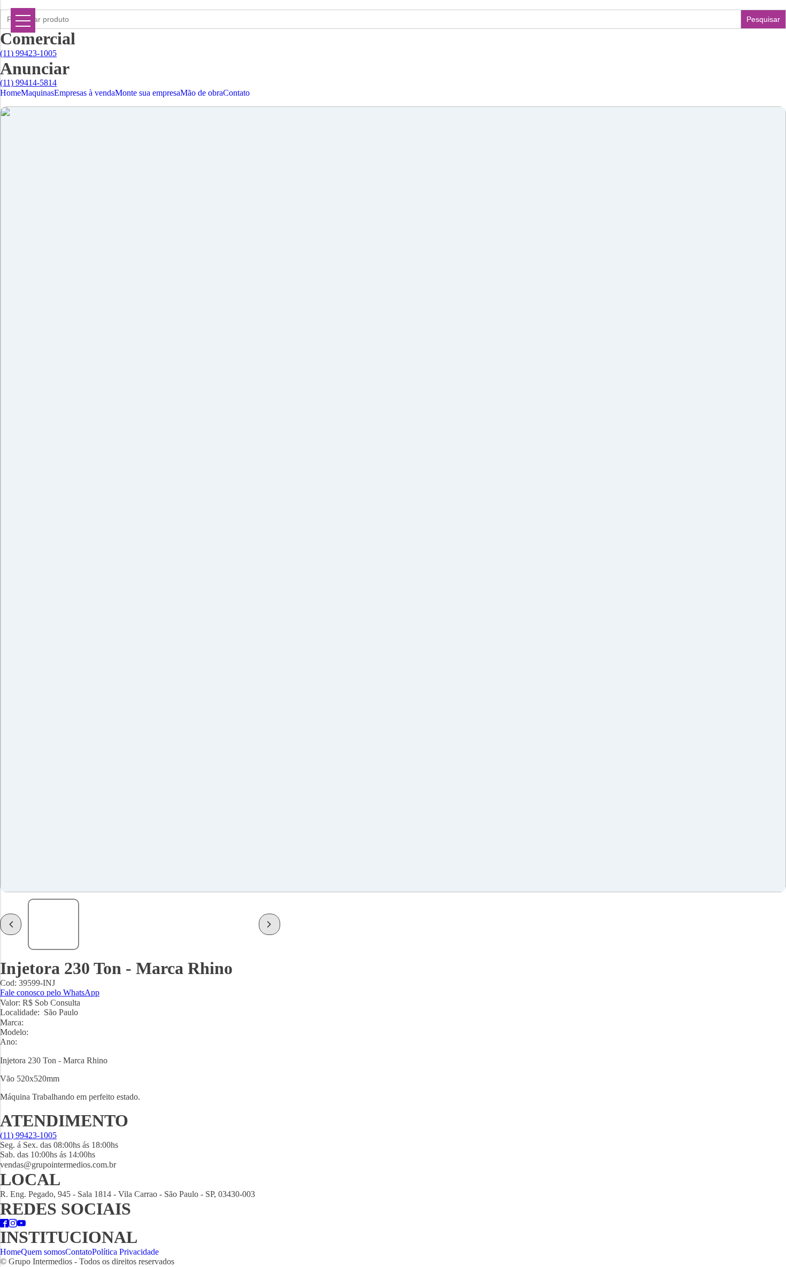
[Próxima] (269, 924)
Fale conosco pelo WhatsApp (49, 992)
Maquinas (37, 92)
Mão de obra (201, 92)
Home (10, 92)
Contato (236, 92)
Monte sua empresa (147, 92)
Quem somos (43, 1251)
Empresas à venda (84, 92)
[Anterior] (10, 924)
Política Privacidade (125, 1251)
